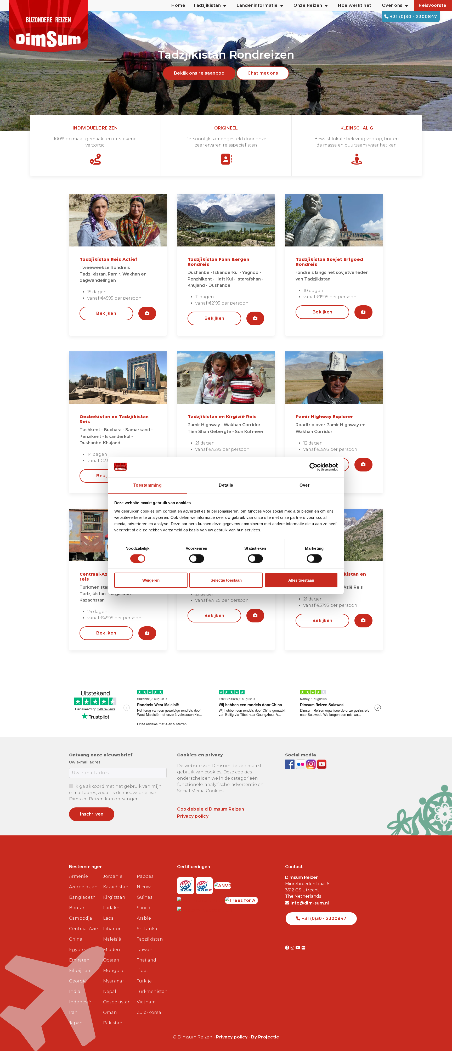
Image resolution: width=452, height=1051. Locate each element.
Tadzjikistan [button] (207, 5)
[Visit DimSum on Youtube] (299, 947)
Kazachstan (115, 886)
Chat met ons (262, 73)
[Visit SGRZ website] (205, 883)
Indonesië (80, 1001)
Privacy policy (192, 816)
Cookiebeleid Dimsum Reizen (210, 809)
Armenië (78, 876)
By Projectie (265, 1037)
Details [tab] (226, 485)
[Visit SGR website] (186, 883)
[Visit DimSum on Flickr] (304, 947)
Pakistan (112, 1022)
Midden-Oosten (112, 955)
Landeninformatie (257, 5)
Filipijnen (79, 970)
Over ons (392, 5)
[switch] (196, 558)
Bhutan (77, 907)
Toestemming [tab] (147, 485)
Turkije (144, 981)
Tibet (142, 970)
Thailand (146, 960)
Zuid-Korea (149, 1012)
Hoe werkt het (354, 5)
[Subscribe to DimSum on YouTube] (321, 763)
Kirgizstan (114, 897)
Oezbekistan (117, 1001)
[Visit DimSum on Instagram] (293, 947)
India (74, 991)
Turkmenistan (152, 991)
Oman (110, 1012)
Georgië (78, 981)
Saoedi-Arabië (145, 913)
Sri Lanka (147, 928)
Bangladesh (82, 897)
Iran (73, 1012)
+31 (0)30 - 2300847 (413, 16)
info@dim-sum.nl (309, 903)
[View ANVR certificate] (222, 883)
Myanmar (113, 981)
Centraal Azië (83, 928)
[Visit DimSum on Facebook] (290, 763)
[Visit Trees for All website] (241, 898)
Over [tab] (304, 485)
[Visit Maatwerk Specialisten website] (205, 908)
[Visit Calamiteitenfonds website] (201, 898)
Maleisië (112, 939)
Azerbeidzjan (83, 886)
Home (178, 5)
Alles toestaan (301, 580)
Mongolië (114, 970)
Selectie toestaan (226, 580)
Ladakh (111, 907)
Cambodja (80, 918)
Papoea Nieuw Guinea (145, 887)
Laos (108, 918)
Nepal (109, 991)
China (75, 939)
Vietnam (146, 1001)
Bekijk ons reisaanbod (199, 73)
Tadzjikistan (150, 939)
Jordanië (112, 876)
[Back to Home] (48, 26)
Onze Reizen (307, 5)
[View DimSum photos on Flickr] (301, 763)
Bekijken (106, 313)
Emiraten (79, 960)
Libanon (112, 928)
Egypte (77, 949)
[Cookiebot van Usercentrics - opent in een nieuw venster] (315, 467)
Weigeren (151, 580)
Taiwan (144, 949)
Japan (76, 1022)
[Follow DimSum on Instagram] (311, 763)
